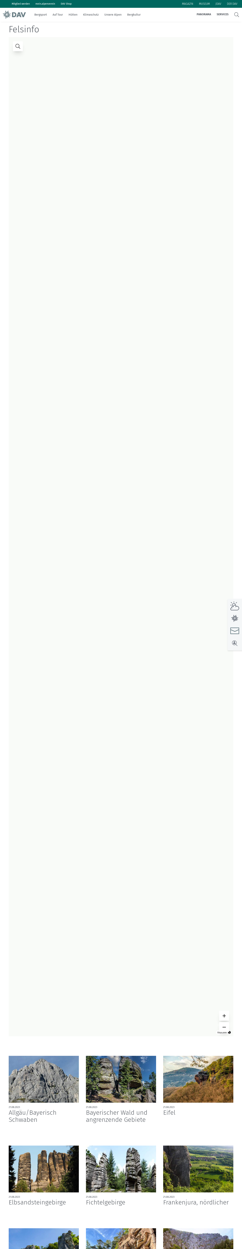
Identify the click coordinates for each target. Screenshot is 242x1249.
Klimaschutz (91, 14)
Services (223, 14)
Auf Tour (58, 14)
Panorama (204, 14)
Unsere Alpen (113, 14)
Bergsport (40, 14)
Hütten (73, 14)
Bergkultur (134, 14)
